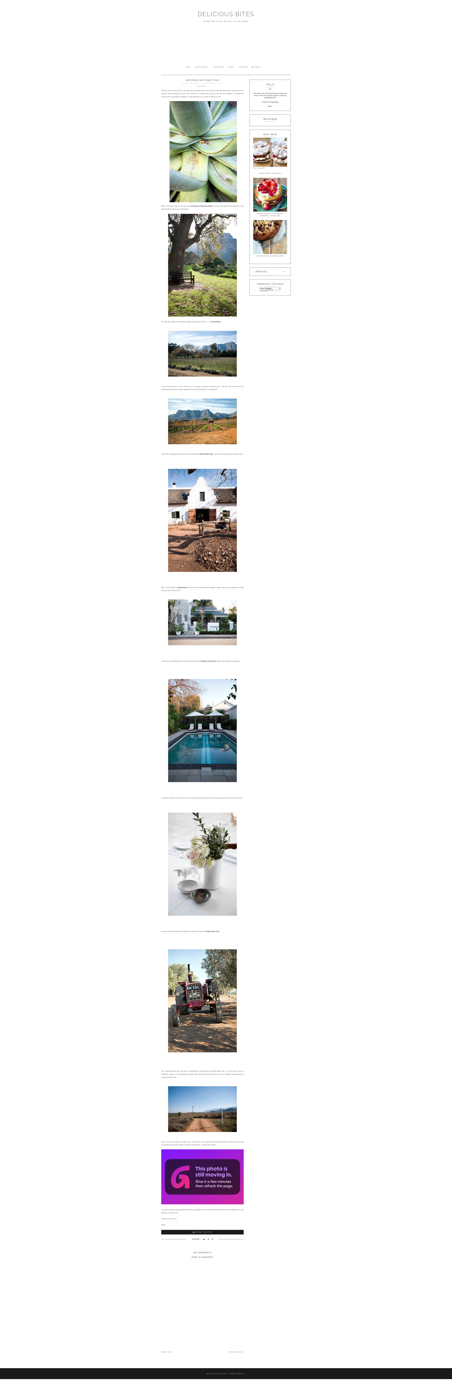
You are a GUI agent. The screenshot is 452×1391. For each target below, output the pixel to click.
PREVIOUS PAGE (236, 1352)
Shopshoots (218, 67)
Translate (277, 291)
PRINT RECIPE (203, 1232)
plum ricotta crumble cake (270, 256)
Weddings (243, 67)
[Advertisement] (226, 46)
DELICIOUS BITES (226, 14)
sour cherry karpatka (270, 173)
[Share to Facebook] (208, 1239)
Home (188, 67)
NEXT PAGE (167, 1352)
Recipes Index (201, 67)
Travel (231, 67)
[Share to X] (204, 1239)
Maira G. (241, 1373)
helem (208, 322)
